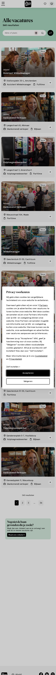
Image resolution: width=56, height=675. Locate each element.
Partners (43, 305)
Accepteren (28, 373)
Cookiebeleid (41, 356)
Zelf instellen (12, 367)
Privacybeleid (15, 359)
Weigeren (28, 381)
